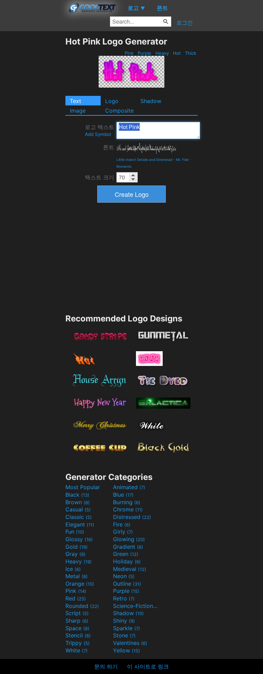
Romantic (124, 166)
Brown (77, 502)
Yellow (126, 650)
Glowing (129, 539)
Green (125, 553)
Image (78, 110)
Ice (73, 568)
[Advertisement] (32, 139)
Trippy (77, 642)
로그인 (184, 22)
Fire (121, 524)
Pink (129, 53)
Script (77, 613)
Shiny (124, 620)
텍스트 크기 (99, 177)
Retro (124, 598)
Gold (76, 546)
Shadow (150, 101)
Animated (129, 487)
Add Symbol (98, 134)
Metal (76, 576)
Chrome (128, 509)
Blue (123, 494)
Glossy (79, 539)
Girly (123, 531)
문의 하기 (106, 666)
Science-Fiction (136, 605)
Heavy (162, 53)
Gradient (128, 546)
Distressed (132, 516)
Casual (78, 509)
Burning (126, 502)
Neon (124, 576)
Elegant (79, 524)
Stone (124, 635)
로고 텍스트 (99, 130)
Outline (127, 583)
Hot (177, 53)
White (76, 650)
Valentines (130, 642)
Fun (74, 531)
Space (77, 628)
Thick (191, 53)
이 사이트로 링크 (148, 666)
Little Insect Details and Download (144, 159)
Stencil (78, 635)
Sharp (76, 620)
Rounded (82, 605)
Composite (119, 110)
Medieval (129, 568)
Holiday (127, 561)
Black (77, 494)
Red (75, 598)
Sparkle (126, 628)
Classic (78, 516)
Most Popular (82, 487)
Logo (111, 101)
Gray (75, 553)
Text (75, 101)
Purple (144, 53)
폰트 (108, 147)
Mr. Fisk (182, 159)
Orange (79, 583)
